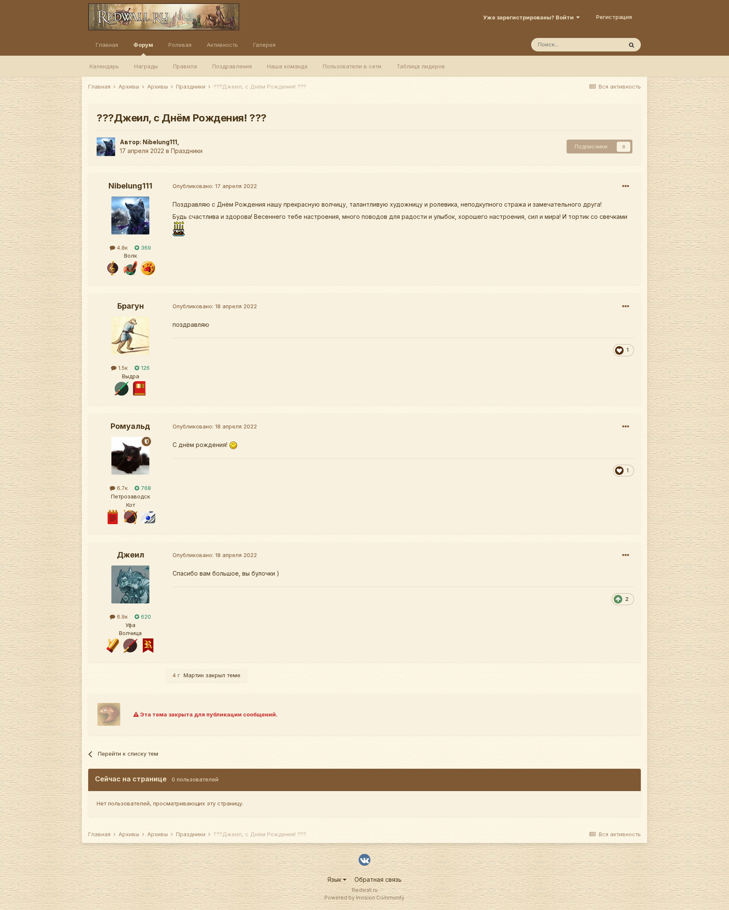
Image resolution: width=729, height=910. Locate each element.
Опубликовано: (215, 186)
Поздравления (232, 66)
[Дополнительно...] (625, 186)
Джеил (130, 554)
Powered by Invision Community (364, 897)
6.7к (121, 488)
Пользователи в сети (352, 66)
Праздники (186, 150)
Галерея (264, 44)
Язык (335, 879)
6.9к (121, 616)
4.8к (121, 247)
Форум (143, 44)
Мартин (194, 675)
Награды (146, 66)
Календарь (104, 66)
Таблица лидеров (421, 66)
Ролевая (180, 44)
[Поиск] (631, 44)
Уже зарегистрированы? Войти (529, 17)
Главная (107, 44)
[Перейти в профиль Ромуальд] (130, 456)
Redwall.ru (365, 890)
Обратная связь (378, 879)
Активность (222, 44)
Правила (185, 66)
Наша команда (287, 66)
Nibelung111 (160, 141)
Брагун (130, 306)
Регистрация (614, 16)
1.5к (122, 367)
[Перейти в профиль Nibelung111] (106, 146)
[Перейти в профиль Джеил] (130, 584)
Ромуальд (130, 426)
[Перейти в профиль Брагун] (130, 336)
